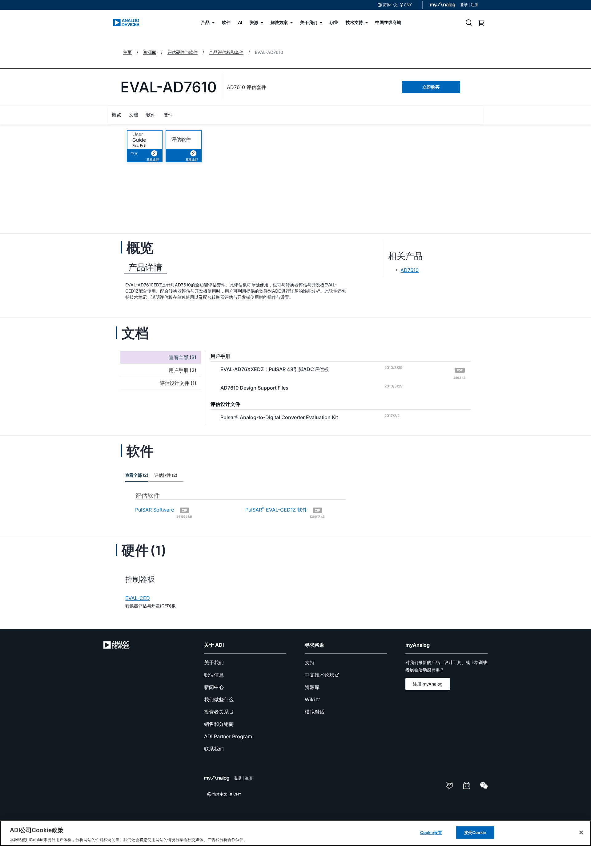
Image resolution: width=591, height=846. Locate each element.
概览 (116, 115)
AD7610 (409, 270)
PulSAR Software (163, 512)
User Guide (139, 137)
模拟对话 (314, 712)
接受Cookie (475, 832)
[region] (295, 833)
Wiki (310, 699)
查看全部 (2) (136, 475)
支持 (310, 662)
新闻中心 (214, 687)
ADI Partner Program (228, 736)
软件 (150, 115)
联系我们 (214, 749)
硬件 (168, 115)
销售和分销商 (219, 724)
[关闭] (581, 832)
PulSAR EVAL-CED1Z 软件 (285, 512)
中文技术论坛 (319, 675)
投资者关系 (216, 712)
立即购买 (431, 87)
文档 (133, 115)
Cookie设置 (431, 832)
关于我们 (214, 662)
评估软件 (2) (165, 475)
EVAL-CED (137, 598)
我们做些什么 (219, 699)
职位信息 (214, 675)
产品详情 (145, 267)
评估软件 (181, 139)
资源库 (312, 687)
